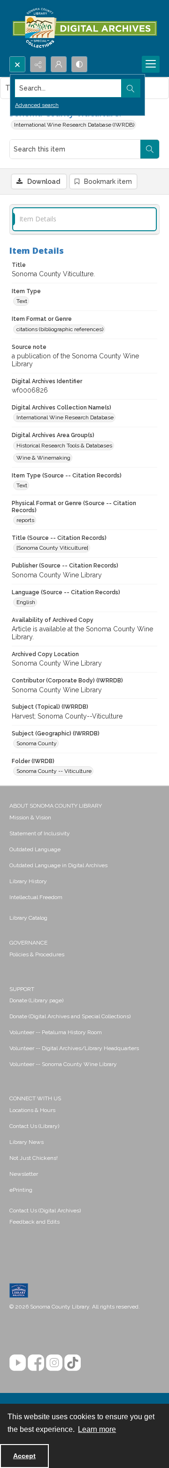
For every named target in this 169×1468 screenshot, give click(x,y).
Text (21, 301)
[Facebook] (36, 1362)
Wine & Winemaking (43, 457)
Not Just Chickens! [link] (33, 1158)
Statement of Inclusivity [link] (39, 833)
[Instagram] (54, 1362)
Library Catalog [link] (28, 918)
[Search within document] (149, 149)
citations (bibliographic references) (59, 329)
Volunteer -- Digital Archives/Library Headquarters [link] (74, 1048)
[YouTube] (17, 1362)
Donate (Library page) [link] (36, 1000)
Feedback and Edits (34, 1221)
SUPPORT (21, 989)
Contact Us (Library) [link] (34, 1126)
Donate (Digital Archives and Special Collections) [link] (70, 1016)
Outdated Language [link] (35, 849)
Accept (24, 1456)
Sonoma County (36, 743)
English (25, 602)
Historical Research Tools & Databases (64, 445)
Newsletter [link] (23, 1174)
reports (25, 520)
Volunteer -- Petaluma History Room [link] (55, 1032)
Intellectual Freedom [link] (35, 897)
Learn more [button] (97, 1429)
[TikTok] (72, 1362)
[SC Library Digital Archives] (84, 28)
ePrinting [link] (20, 1190)
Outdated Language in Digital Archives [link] (58, 865)
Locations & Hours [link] (32, 1110)
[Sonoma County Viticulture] (52, 548)
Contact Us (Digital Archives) (45, 1210)
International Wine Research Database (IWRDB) (74, 124)
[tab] (84, 219)
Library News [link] (26, 1142)
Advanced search (37, 105)
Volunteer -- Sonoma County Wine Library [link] (63, 1064)
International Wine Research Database (65, 417)
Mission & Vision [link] (30, 817)
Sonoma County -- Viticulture (54, 771)
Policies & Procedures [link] (36, 954)
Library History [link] (28, 881)
